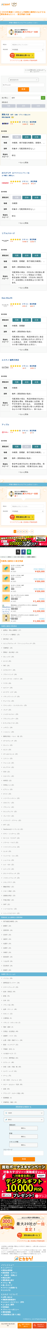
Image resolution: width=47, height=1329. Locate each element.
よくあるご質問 (8, 1304)
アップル (5, 424)
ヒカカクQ (6, 1290)
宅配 (8, 106)
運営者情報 (7, 1312)
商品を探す (7, 1278)
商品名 (5, 44)
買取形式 (12, 1125)
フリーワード (8, 1149)
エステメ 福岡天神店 (10, 360)
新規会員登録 (7, 1270)
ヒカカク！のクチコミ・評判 (13, 1302)
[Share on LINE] (29, 551)
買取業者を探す (8, 1280)
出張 (38, 106)
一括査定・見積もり (10, 1275)
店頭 (23, 106)
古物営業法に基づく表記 (12, 1314)
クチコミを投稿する (10, 1288)
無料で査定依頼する (26, 1325)
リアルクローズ (8, 233)
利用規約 (6, 1307)
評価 (10, 1133)
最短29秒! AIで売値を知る (40, 1325)
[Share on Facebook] (23, 551)
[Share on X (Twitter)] (18, 551)
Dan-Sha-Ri (7, 298)
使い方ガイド (7, 1285)
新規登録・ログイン (10, 1273)
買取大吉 (5, 114)
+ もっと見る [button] (23, 162)
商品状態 (5, 49)
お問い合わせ (7, 1297)
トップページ (7, 1268)
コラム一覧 (7, 1283)
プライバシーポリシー (11, 1309)
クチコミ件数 (13, 1142)
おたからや (6, 173)
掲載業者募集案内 (9, 1300)
